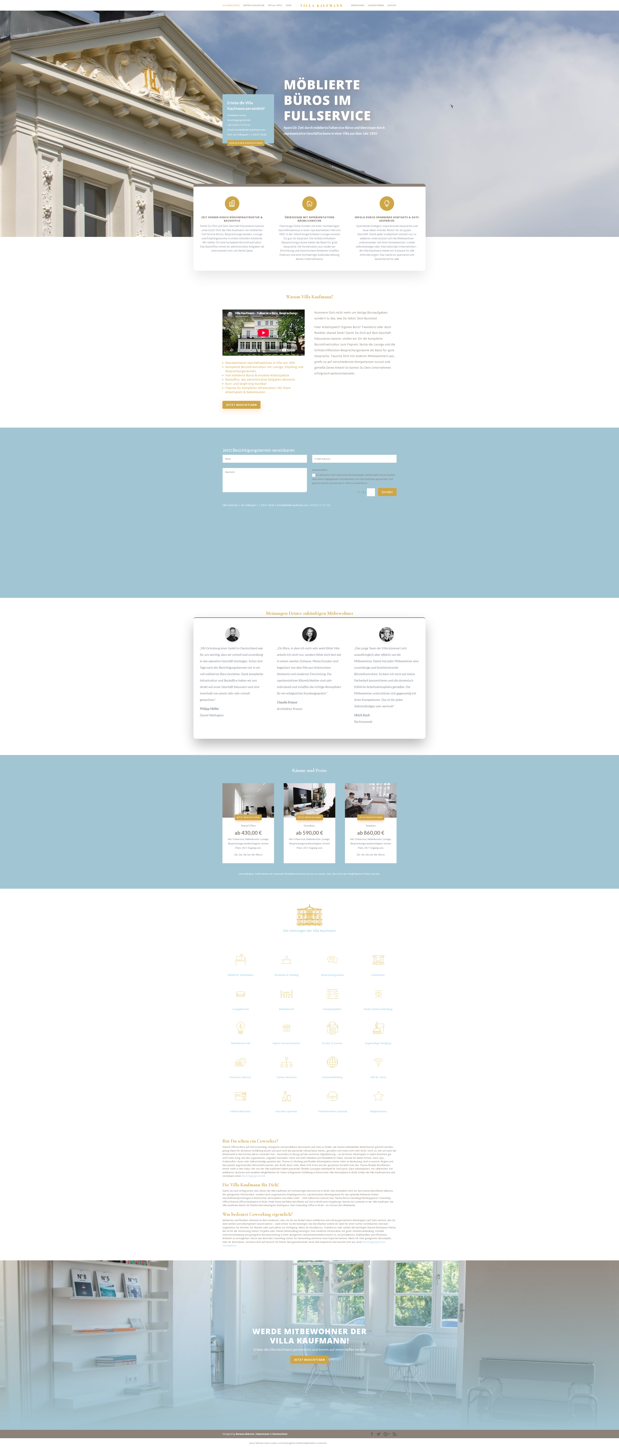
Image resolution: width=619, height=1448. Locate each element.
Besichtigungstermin (253, 1175)
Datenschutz (279, 1433)
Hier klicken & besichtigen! (246, 143)
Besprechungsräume (253, 5)
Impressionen (357, 5)
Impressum (262, 1433)
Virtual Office (275, 5)
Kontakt (392, 5)
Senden (387, 492)
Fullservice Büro (231, 5)
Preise (288, 5)
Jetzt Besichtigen (241, 404)
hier (378, 873)
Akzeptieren (337, 1443)
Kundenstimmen (376, 5)
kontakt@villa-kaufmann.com (249, 129)
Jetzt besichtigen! (248, 817)
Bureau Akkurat (245, 1433)
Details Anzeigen (359, 1443)
